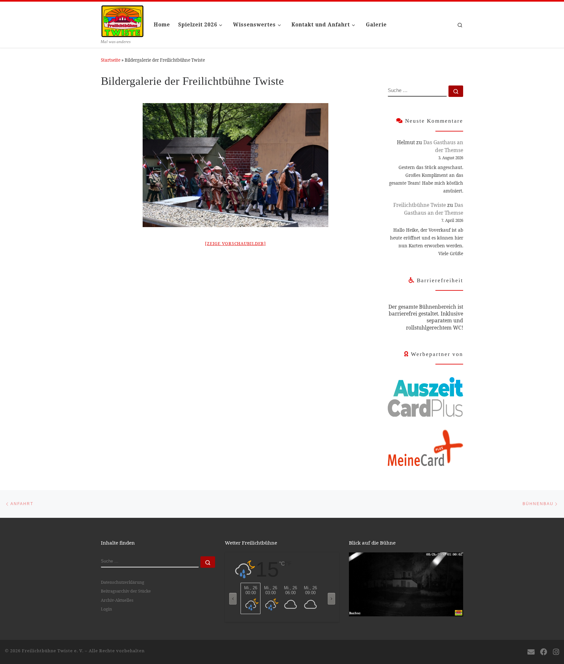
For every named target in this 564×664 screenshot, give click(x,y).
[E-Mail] (531, 652)
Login (106, 609)
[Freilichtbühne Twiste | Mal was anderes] (122, 20)
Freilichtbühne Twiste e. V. (53, 651)
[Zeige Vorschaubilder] (235, 243)
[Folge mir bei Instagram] (556, 652)
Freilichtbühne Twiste (419, 204)
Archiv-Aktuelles (117, 600)
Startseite (110, 60)
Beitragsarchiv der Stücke (126, 591)
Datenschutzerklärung (122, 582)
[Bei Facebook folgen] (543, 652)
